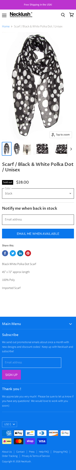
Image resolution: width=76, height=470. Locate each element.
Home (6, 26)
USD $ (7, 424)
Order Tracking (9, 456)
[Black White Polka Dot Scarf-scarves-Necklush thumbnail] (16, 148)
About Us (7, 452)
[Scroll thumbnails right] (70, 149)
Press (31, 452)
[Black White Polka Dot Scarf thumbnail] (6, 148)
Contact (20, 452)
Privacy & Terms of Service (36, 456)
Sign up (11, 375)
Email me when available (38, 234)
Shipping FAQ (60, 452)
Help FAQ (44, 452)
